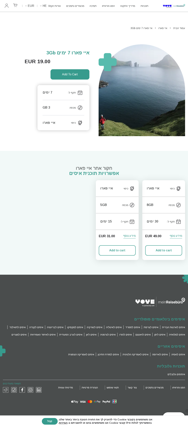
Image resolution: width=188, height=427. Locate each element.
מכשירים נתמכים (75, 5)
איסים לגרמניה (108, 334)
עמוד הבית (179, 28)
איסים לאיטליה (114, 327)
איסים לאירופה (160, 354)
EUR (31, 5)
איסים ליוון (91, 334)
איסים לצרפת (151, 327)
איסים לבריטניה (55, 327)
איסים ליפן (159, 334)
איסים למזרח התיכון (108, 354)
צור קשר (132, 387)
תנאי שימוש (113, 387)
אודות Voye (54, 5)
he (45, 5)
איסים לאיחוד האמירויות (43, 334)
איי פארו (162, 28)
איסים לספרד (132, 327)
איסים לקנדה (36, 327)
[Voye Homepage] (170, 6)
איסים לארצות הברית (173, 327)
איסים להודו (125, 334)
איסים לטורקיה (94, 327)
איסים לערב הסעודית (70, 334)
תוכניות (144, 5)
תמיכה (93, 5)
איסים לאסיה (178, 354)
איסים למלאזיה (177, 334)
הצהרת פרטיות (90, 387)
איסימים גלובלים (176, 374)
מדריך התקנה (127, 5)
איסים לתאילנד (17, 327)
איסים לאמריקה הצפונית (81, 354)
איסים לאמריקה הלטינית (136, 354)
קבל (49, 421)
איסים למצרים (19, 334)
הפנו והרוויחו (108, 5)
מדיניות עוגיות (65, 387)
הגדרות (63, 423)
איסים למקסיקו (75, 327)
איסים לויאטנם (143, 334)
